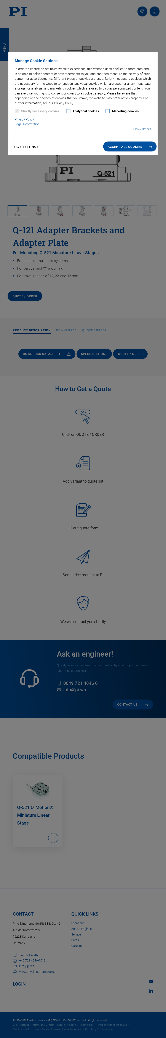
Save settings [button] (26, 146)
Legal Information (27, 124)
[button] (130, 146)
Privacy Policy (24, 119)
